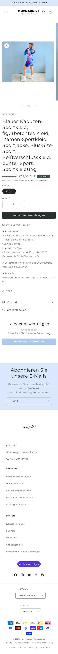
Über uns (11, 537)
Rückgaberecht (15, 483)
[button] (6, 12)
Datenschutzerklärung (42, 643)
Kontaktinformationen (39, 647)
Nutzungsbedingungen (19, 497)
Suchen (10, 530)
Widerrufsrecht (22, 643)
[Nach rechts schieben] (35, 106)
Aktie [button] (9, 290)
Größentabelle (14, 544)
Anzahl (6, 198)
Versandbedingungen (18, 476)
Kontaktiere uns (15, 523)
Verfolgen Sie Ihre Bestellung (23, 551)
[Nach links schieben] (22, 106)
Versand (16, 181)
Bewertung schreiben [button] (29, 341)
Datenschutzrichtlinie (19, 490)
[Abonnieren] (48, 401)
